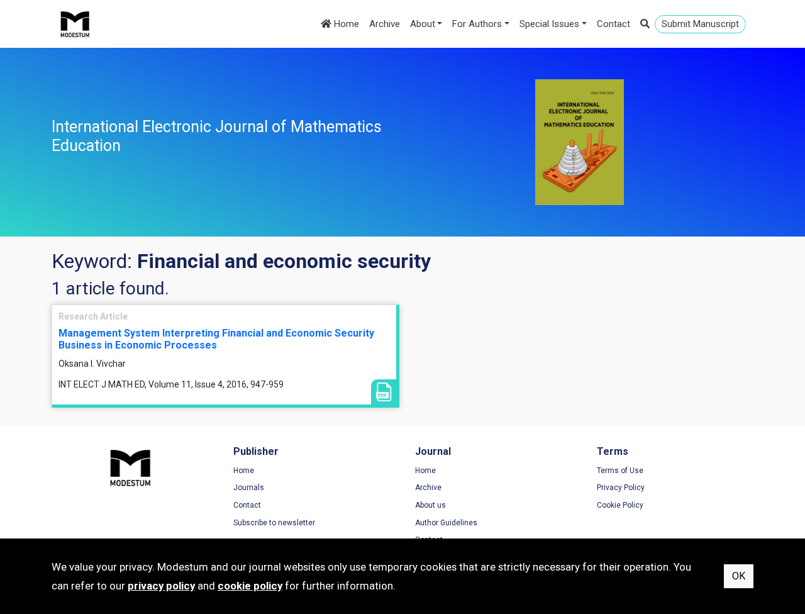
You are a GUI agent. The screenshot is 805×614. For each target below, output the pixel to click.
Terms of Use (620, 470)
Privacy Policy (621, 487)
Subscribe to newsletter (274, 522)
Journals (248, 487)
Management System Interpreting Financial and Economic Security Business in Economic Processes (216, 339)
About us (430, 505)
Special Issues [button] (549, 24)
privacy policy (161, 585)
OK (738, 576)
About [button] (422, 24)
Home (345, 24)
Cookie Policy (620, 505)
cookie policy (250, 585)
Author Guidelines (446, 522)
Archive (384, 24)
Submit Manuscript (700, 24)
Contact (613, 24)
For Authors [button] (477, 24)
